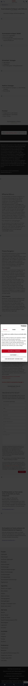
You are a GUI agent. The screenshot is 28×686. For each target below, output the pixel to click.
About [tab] (23, 329)
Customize (13, 355)
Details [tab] (14, 329)
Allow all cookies (14, 351)
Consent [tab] (5, 329)
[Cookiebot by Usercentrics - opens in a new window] (21, 326)
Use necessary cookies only (14, 358)
